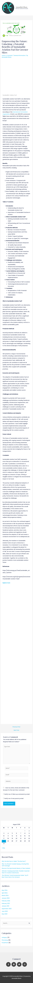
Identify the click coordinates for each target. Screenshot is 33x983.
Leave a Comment (7, 55)
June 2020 (5, 911)
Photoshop (5, 940)
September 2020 (7, 908)
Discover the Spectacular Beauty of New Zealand (16, 868)
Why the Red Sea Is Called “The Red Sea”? (14, 861)
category (4, 937)
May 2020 (4, 914)
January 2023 (5, 898)
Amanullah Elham (21, 7)
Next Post (16, 730)
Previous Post (16, 727)
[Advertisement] (16, 75)
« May (3, 848)
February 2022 (6, 901)
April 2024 (5, 893)
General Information (19, 55)
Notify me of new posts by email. (14, 798)
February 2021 (6, 903)
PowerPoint (5, 943)
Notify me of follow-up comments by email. (17, 794)
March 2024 (5, 895)
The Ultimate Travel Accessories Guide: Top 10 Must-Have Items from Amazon (15, 876)
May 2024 (4, 890)
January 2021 (5, 906)
